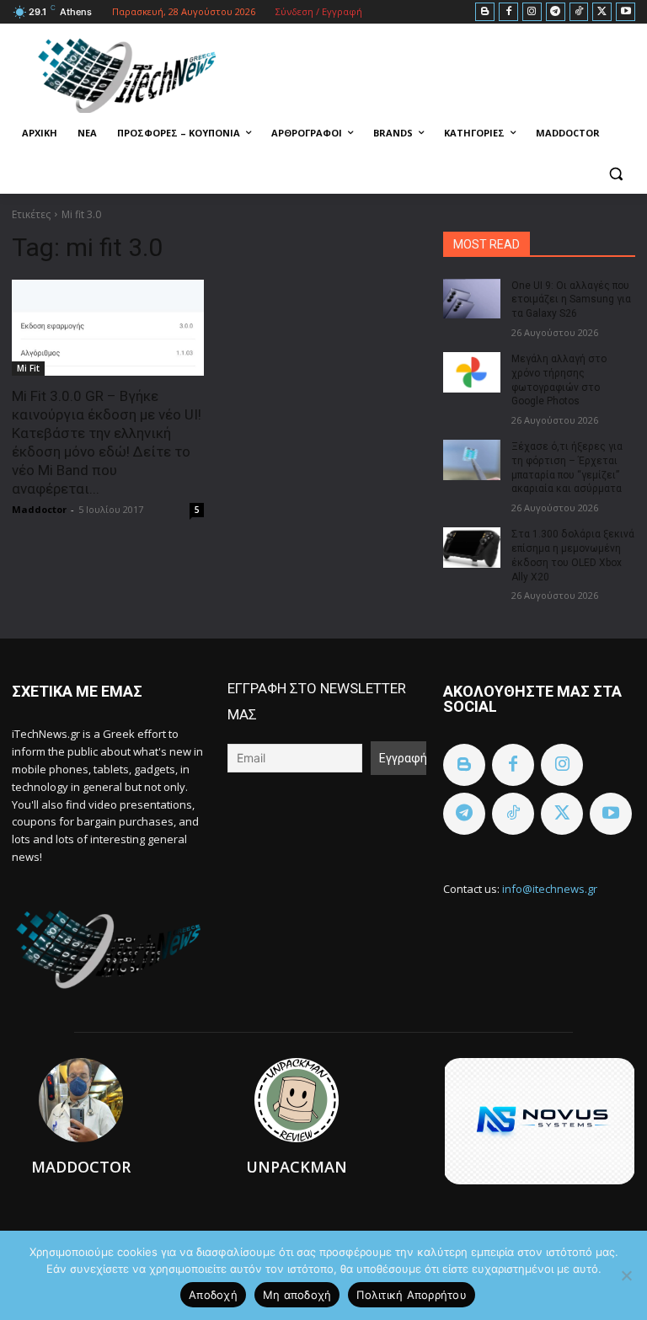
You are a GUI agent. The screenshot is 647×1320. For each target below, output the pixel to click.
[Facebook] (508, 12)
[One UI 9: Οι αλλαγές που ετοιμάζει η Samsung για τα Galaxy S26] (471, 299)
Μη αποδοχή (297, 1294)
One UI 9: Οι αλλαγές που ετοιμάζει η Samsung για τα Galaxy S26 (571, 300)
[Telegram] (555, 12)
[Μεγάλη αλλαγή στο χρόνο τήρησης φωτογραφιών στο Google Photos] (471, 372)
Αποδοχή (213, 1294)
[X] (602, 12)
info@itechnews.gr (549, 888)
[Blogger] (485, 12)
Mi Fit (28, 368)
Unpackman (296, 1167)
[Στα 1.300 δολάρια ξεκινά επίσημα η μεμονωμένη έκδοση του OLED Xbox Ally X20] (471, 547)
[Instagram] (532, 12)
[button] (615, 174)
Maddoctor (39, 509)
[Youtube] (625, 12)
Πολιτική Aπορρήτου (411, 1294)
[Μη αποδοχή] (626, 1275)
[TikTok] (579, 12)
